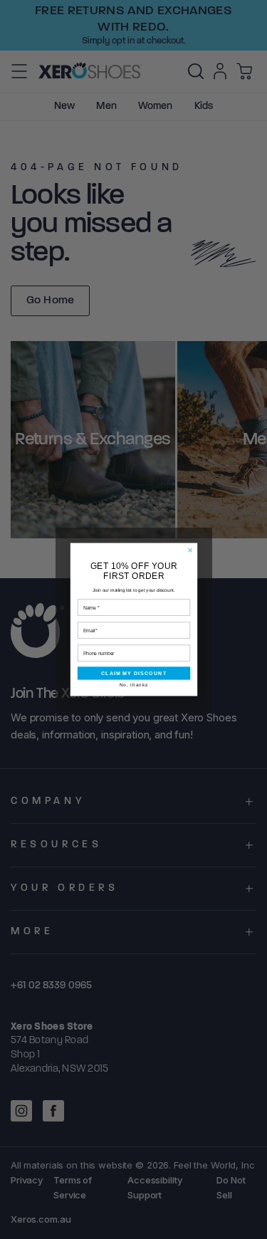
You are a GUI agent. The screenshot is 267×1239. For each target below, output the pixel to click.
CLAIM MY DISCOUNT (133, 673)
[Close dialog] (190, 550)
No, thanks (133, 684)
